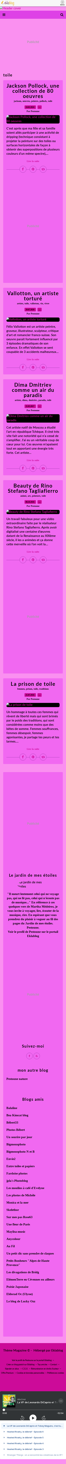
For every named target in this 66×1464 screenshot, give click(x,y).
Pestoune (35, 931)
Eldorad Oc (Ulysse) (19, 1294)
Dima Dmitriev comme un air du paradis (33, 390)
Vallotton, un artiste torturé (33, 296)
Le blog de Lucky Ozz (20, 1301)
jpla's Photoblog (17, 1180)
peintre (34, 101)
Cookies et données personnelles (30, 1373)
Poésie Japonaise (17, 1286)
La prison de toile (33, 684)
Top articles (42, 1365)
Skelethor (12, 1209)
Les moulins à (15, 1188)
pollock (43, 101)
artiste (20, 303)
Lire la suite (33, 161)
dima (24, 400)
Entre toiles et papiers (20, 1166)
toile (50, 101)
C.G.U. (25, 1369)
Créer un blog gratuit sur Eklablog (20, 1365)
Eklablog (57, 1350)
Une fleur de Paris (18, 1224)
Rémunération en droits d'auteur (45, 1369)
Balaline (11, 1108)
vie (41, 303)
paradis (42, 400)
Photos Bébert (15, 1129)
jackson (17, 101)
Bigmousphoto (16, 1144)
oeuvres (26, 101)
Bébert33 (12, 1122)
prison (29, 689)
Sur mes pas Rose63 (19, 1217)
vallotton (34, 303)
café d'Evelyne (34, 1188)
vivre (46, 303)
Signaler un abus (12, 1369)
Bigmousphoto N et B (20, 1151)
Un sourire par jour (19, 1137)
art (29, 496)
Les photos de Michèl (20, 1195)
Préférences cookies (55, 1373)
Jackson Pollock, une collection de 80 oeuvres (33, 91)
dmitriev (33, 400)
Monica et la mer (17, 1202)
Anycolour (13, 1239)
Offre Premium (7, 1373)
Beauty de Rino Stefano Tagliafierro (33, 488)
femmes (21, 689)
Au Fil (10, 1246)
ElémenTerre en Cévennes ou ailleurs (30, 1279)
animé (23, 496)
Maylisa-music (15, 1231)
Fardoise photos (16, 1173)
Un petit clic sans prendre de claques (30, 1253)
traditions (44, 689)
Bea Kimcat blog (17, 1115)
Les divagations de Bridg (22, 1272)
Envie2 (11, 1159)
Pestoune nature (17, 1079)
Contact (53, 1365)
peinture (36, 496)
